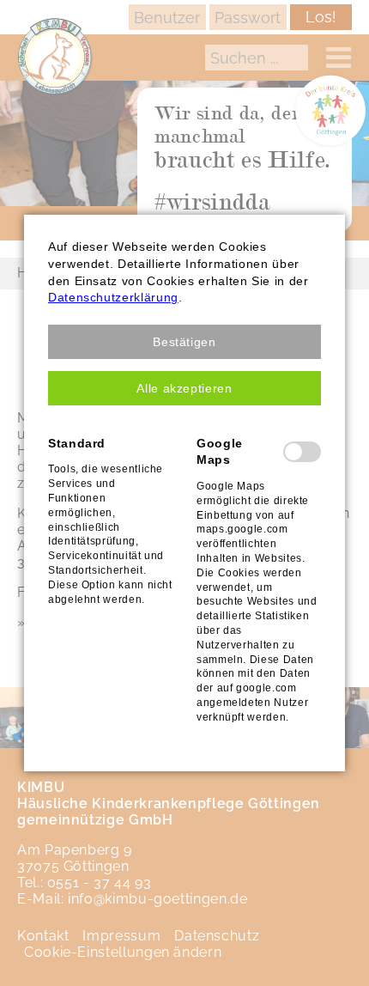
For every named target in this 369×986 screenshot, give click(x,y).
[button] (184, 342)
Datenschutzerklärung (113, 297)
